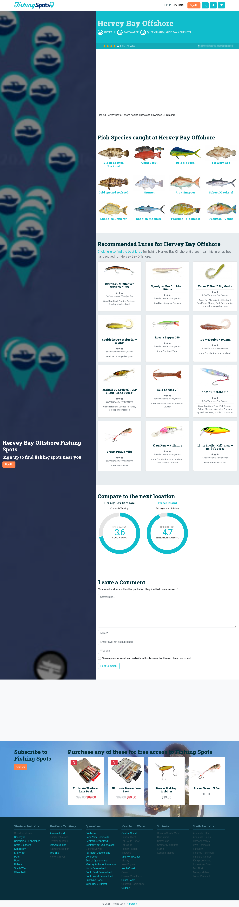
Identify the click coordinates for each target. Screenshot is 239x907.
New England (128, 864)
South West (20, 868)
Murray (125, 860)
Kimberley (20, 848)
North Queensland (96, 868)
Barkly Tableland (59, 837)
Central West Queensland (100, 844)
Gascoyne (19, 837)
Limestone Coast (202, 864)
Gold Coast (92, 856)
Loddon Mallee (165, 852)
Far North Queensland (98, 852)
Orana (124, 872)
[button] (48, 453)
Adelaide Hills (201, 833)
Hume (160, 848)
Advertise (132, 903)
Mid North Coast (130, 856)
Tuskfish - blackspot (185, 219)
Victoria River (57, 856)
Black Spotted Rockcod (114, 164)
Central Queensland (97, 841)
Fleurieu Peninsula (203, 852)
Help (167, 5)
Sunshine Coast (94, 880)
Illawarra (126, 852)
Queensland (155, 32)
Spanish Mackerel (149, 219)
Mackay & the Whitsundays (101, 864)
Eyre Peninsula (201, 844)
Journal (179, 5)
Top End (54, 852)
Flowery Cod (221, 163)
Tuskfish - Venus (221, 219)
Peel (17, 856)
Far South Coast (130, 841)
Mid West (19, 852)
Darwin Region (58, 844)
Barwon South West (168, 833)
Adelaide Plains (202, 837)
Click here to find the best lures (120, 252)
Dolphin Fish (185, 163)
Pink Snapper (185, 192)
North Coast (128, 868)
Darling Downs (94, 848)
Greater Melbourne (167, 844)
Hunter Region (129, 848)
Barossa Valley (201, 841)
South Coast (128, 880)
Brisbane (91, 833)
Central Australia (59, 841)
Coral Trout (149, 163)
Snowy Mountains (131, 876)
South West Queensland (99, 876)
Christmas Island (23, 833)
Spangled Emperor (113, 219)
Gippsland (163, 837)
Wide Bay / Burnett (179, 32)
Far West (126, 844)
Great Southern (22, 844)
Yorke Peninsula (202, 876)
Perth (17, 860)
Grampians (163, 841)
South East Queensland (99, 872)
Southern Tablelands (133, 884)
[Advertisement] (167, 80)
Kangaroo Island (202, 860)
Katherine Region (59, 848)
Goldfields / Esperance (27, 841)
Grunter (149, 192)
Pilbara (18, 864)
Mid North (198, 868)
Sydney (125, 887)
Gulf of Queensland (96, 860)
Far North (198, 848)
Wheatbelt (20, 872)
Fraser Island (167, 503)
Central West (128, 837)
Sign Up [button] (194, 5)
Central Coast (129, 833)
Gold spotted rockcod (113, 192)
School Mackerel (221, 192)
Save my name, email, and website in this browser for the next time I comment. (146, 658)
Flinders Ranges (202, 856)
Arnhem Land (57, 833)
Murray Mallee (201, 872)
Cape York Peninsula (97, 837)
